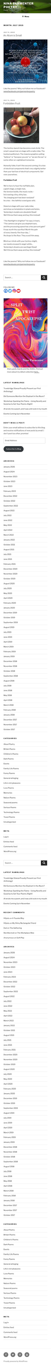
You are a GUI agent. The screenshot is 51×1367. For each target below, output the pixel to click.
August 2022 (9, 510)
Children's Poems (11, 754)
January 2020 (9, 608)
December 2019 (10, 613)
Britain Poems (9, 749)
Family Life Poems (11, 769)
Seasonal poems (10, 803)
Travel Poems (9, 817)
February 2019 (10, 652)
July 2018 (7, 686)
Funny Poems (9, 773)
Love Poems (9, 788)
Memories (8, 793)
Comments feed (10, 847)
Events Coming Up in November (17, 414)
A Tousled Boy (18, 918)
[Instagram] (14, 291)
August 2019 (9, 627)
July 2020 (8, 588)
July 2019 (7, 632)
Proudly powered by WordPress (15, 1361)
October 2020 (9, 579)
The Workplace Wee (25, 933)
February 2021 (10, 564)
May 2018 (8, 695)
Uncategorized (10, 822)
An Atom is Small (12, 35)
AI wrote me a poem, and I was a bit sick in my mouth (25, 409)
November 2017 (10, 725)
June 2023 (8, 486)
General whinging (11, 778)
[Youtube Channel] (18, 291)
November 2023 (10, 476)
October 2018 (9, 671)
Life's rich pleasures (12, 783)
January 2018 (9, 715)
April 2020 (8, 598)
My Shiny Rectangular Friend (24, 923)
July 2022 (8, 515)
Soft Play (20, 938)
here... (36, 372)
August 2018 (9, 681)
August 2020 (9, 583)
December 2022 (10, 496)
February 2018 (10, 710)
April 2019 (8, 642)
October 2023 (9, 481)
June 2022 (8, 520)
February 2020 (10, 603)
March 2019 (9, 647)
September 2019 (11, 622)
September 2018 (11, 676)
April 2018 (8, 700)
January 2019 (9, 656)
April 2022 (8, 530)
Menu (27, 16)
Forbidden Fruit (11, 103)
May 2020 (8, 593)
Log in (6, 837)
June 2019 (8, 637)
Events (6, 764)
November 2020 (10, 574)
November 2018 (10, 666)
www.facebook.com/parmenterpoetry (19, 91)
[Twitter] (10, 291)
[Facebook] (6, 291)
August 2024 (9, 472)
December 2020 (10, 569)
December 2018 (10, 661)
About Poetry (9, 744)
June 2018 (8, 690)
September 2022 (11, 506)
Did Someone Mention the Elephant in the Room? (24, 396)
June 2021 (8, 559)
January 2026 (9, 467)
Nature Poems (10, 798)
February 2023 (10, 491)
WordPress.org (10, 851)
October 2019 (9, 617)
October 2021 (9, 545)
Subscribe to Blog (13, 449)
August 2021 (9, 549)
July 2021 (7, 554)
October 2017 (9, 729)
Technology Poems (11, 812)
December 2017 (10, 720)
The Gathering (16, 928)
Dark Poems (9, 759)
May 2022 (8, 525)
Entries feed (9, 842)
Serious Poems (10, 807)
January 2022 (9, 540)
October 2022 (9, 501)
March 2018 (9, 705)
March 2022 (9, 535)
